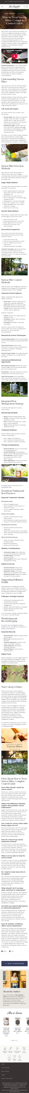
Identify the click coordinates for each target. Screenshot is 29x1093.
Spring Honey (7, 485)
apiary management (15, 724)
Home (6, 13)
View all (14, 1040)
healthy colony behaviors (8, 628)
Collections (5, 1067)
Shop (3, 1064)
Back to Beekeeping (15, 963)
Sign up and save (7, 1078)
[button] (6, 1033)
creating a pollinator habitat (19, 613)
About (3, 1075)
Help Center (5, 1071)
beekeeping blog (8, 726)
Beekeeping (12, 13)
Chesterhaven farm (6, 487)
